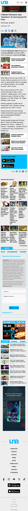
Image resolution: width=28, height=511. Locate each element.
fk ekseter (23, 251)
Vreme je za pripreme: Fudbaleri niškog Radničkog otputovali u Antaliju (17, 137)
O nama (14, 499)
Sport (14, 460)
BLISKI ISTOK (14, 448)
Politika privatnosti (14, 506)
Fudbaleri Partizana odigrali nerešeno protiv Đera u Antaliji (18, 73)
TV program (14, 472)
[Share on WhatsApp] (15, 31)
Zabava (14, 466)
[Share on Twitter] (9, 31)
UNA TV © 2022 (14, 509)
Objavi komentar (14, 308)
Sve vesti (14, 451)
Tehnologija (14, 463)
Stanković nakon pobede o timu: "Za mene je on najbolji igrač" (18, 60)
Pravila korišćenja (14, 504)
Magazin (14, 469)
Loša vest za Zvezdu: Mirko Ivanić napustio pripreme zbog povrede (17, 149)
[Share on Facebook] (6, 31)
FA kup (3, 251)
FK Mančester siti (12, 251)
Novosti (14, 454)
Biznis (14, 457)
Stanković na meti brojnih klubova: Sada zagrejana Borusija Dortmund (18, 142)
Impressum (14, 501)
